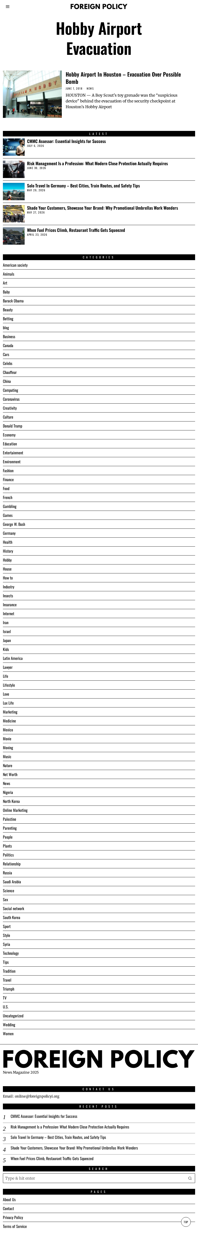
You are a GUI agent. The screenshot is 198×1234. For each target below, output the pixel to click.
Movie (7, 739)
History (8, 551)
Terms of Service (15, 1226)
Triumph (8, 989)
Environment (12, 461)
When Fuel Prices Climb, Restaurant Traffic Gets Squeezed (76, 230)
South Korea (11, 917)
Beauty (8, 310)
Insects (8, 596)
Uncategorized (13, 1016)
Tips (6, 962)
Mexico (8, 730)
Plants (7, 846)
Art (5, 283)
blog (6, 327)
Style (6, 935)
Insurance (10, 604)
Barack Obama (13, 301)
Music (7, 756)
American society (15, 265)
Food (6, 488)
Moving (8, 747)
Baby (6, 292)
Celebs (7, 363)
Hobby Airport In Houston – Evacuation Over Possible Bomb (123, 78)
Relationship (12, 864)
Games (8, 515)
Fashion (8, 470)
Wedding (9, 1024)
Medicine (9, 721)
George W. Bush (14, 524)
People (8, 837)
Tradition (9, 971)
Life (5, 676)
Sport (7, 926)
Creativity (10, 408)
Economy (9, 435)
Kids (6, 649)
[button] (190, 1178)
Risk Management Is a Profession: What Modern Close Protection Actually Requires (97, 163)
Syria (6, 944)
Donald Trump (12, 426)
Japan (7, 640)
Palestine (9, 819)
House (7, 569)
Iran (5, 622)
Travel (7, 980)
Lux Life (8, 703)
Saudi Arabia (12, 881)
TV (5, 998)
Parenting (10, 828)
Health (7, 542)
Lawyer (8, 667)
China (7, 381)
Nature (7, 765)
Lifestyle (9, 685)
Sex (5, 899)
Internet (8, 613)
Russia (7, 873)
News (90, 88)
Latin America (13, 658)
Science (8, 890)
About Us (9, 1199)
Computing (10, 390)
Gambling (9, 506)
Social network (13, 908)
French (7, 497)
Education (10, 444)
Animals (8, 274)
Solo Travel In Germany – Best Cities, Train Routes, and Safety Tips (83, 185)
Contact (8, 1208)
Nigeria (8, 792)
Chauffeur (10, 372)
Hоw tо (8, 578)
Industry (8, 587)
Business (9, 336)
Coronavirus (11, 399)
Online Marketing (15, 810)
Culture (8, 417)
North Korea (11, 801)
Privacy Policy (13, 1217)
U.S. (5, 1007)
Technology (11, 953)
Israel (7, 631)
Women (8, 1033)
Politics (8, 855)
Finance (8, 479)
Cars (6, 354)
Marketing (10, 712)
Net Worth (10, 774)
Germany (9, 533)
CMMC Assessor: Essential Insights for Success (66, 141)
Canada (8, 345)
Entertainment (13, 453)
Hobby (7, 560)
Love (6, 694)
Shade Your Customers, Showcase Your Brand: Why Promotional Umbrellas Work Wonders (102, 208)
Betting (8, 318)
